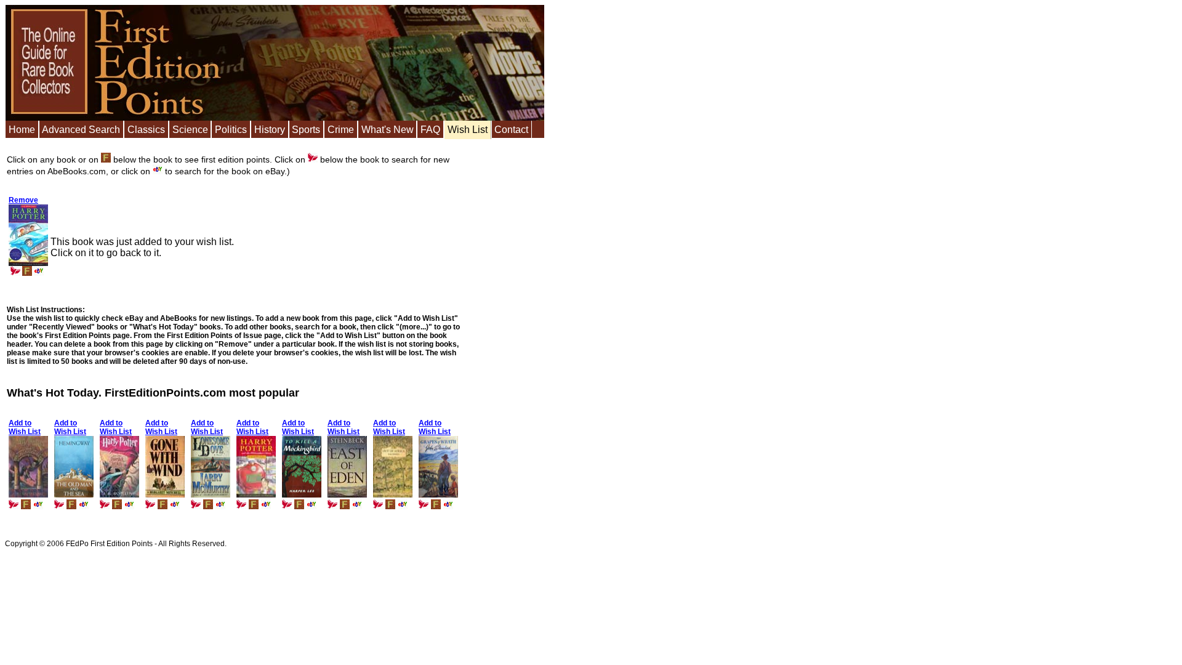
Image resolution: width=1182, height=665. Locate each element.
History (269, 129)
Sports (306, 129)
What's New (387, 129)
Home (22, 129)
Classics (146, 129)
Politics (231, 129)
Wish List (468, 129)
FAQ (430, 129)
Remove (23, 200)
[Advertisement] (507, 335)
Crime (341, 129)
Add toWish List (25, 427)
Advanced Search (81, 129)
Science (190, 129)
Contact (511, 129)
